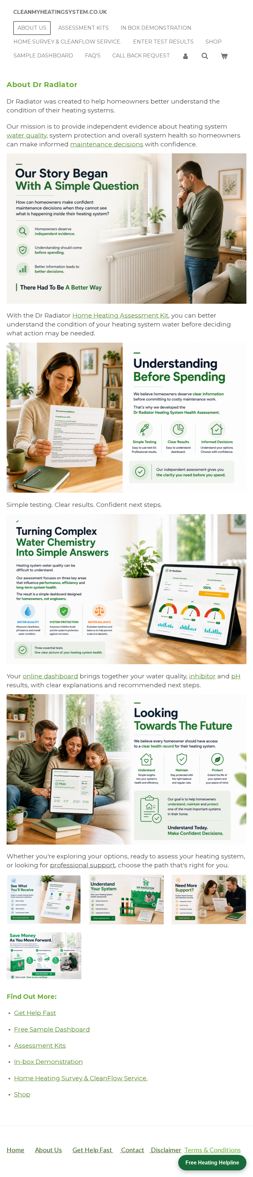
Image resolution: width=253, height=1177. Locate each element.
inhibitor (202, 676)
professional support (82, 865)
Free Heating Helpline (212, 1162)
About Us (48, 1150)
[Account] (185, 56)
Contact (132, 1150)
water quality (26, 135)
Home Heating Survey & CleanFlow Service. (81, 1078)
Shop (22, 1094)
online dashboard (50, 676)
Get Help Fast (35, 1013)
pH (235, 676)
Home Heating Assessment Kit (120, 315)
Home (15, 1150)
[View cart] (224, 56)
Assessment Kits (40, 1045)
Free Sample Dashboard (52, 1029)
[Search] (204, 56)
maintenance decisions (106, 144)
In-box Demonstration (48, 1062)
